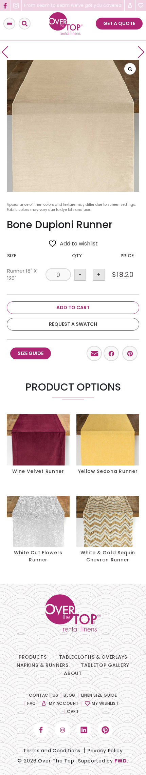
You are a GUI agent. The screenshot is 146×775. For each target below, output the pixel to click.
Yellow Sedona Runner (108, 471)
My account (64, 703)
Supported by (103, 760)
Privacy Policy (105, 750)
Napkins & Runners (43, 665)
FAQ (31, 703)
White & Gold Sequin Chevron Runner (107, 556)
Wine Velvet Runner (38, 471)
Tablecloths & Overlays (93, 657)
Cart (73, 711)
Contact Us (43, 695)
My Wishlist (105, 703)
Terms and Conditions (51, 750)
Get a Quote (119, 23)
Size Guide (30, 353)
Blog (69, 695)
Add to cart (73, 307)
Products (33, 657)
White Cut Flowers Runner (38, 556)
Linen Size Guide (99, 695)
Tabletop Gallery (105, 665)
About (73, 673)
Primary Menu (9, 23)
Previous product (7, 52)
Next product (138, 52)
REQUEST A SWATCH (73, 324)
